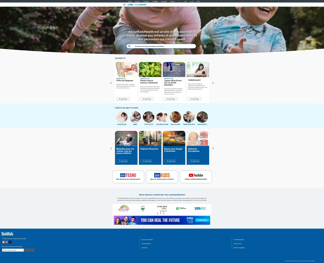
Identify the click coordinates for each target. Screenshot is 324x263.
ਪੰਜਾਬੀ (198, 1)
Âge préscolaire (162, 124)
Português (164, 1)
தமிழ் (185, 1)
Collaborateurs (146, 244)
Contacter (144, 248)
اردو (179, 1)
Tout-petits (148, 124)
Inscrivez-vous (29, 250)
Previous (111, 82)
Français (137, 1)
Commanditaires (239, 240)
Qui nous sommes (147, 240)
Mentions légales (239, 248)
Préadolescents (189, 124)
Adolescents (202, 124)
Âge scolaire (175, 124)
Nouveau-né (121, 124)
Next (213, 82)
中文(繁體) (155, 1)
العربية (191, 1)
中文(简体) (146, 1)
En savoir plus (123, 99)
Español (172, 1)
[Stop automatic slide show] (160, 213)
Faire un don (238, 244)
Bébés (135, 124)
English (130, 1)
